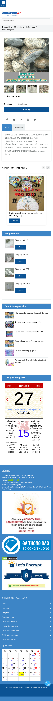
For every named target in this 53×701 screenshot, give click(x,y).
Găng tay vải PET (22, 269)
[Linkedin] (21, 120)
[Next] (40, 399)
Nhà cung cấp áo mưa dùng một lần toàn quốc (31, 314)
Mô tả (7, 127)
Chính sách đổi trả (9, 640)
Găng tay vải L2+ (22, 240)
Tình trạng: (8, 104)
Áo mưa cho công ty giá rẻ (25, 351)
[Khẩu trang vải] (7, 120)
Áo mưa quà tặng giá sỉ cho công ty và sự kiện (30, 361)
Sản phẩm (19, 27)
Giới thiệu (5, 608)
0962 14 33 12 (30, 2)
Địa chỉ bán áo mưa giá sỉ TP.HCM (29, 332)
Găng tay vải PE (21, 255)
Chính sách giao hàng (10, 635)
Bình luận (19, 127)
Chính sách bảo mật (9, 622)
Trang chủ (7, 27)
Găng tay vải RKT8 (22, 284)
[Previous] (7, 399)
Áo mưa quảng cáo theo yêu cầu (28, 322)
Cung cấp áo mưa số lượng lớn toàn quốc (30, 342)
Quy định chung (8, 617)
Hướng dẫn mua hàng (10, 626)
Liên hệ (26, 110)
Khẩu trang (31, 27)
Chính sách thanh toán (10, 631)
